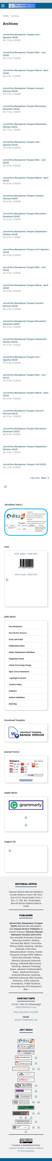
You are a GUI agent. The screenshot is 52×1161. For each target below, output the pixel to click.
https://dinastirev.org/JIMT (26, 1012)
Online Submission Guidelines (22, 652)
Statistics (13, 691)
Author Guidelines (17, 697)
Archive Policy (15, 684)
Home (6, 16)
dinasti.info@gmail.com (26, 1019)
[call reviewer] (5, 486)
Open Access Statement (19, 671)
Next (44, 478)
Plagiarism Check (16, 658)
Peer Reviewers (15, 626)
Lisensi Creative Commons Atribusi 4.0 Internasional (26, 1149)
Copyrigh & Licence (17, 678)
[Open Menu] (3, 6)
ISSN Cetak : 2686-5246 (26, 574)
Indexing (13, 704)
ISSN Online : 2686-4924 (26, 553)
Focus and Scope (16, 639)
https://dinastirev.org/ (26, 1007)
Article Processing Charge (20, 665)
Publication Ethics (17, 646)
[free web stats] (26, 780)
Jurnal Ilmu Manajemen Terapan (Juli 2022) (24, 464)
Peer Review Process (18, 633)
